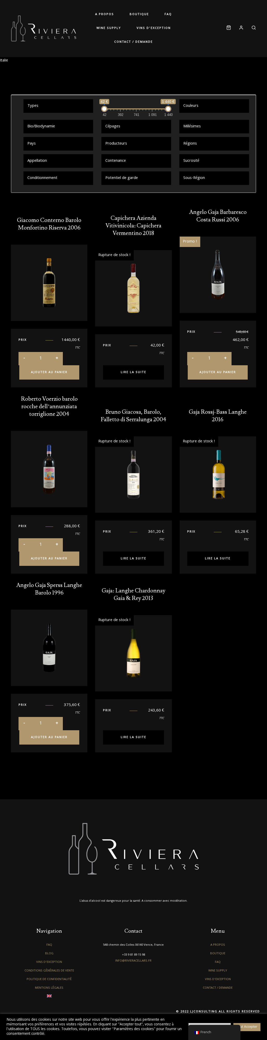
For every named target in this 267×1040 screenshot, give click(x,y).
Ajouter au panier (49, 372)
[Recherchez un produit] (251, 28)
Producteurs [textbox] (116, 143)
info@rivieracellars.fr (133, 960)
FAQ (168, 14)
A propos (104, 14)
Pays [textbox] (31, 143)
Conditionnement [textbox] (42, 178)
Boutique (139, 14)
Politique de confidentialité (49, 979)
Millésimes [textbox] (192, 126)
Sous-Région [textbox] (194, 178)
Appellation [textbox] (37, 161)
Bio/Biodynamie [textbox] (41, 126)
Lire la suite (133, 372)
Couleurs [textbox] (190, 106)
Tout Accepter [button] (246, 1027)
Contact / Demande (133, 42)
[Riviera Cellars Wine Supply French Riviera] (43, 28)
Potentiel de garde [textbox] (121, 178)
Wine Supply (108, 28)
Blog (49, 953)
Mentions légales (49, 988)
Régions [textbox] (190, 143)
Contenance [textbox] (115, 161)
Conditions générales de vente (49, 970)
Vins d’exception (154, 28)
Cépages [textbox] (112, 126)
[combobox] (58, 106)
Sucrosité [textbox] (191, 161)
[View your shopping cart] (228, 28)
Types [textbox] (32, 106)
